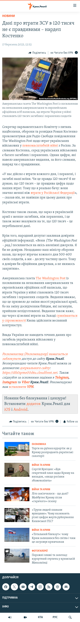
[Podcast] (57, 586)
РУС (55, 617)
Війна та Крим (41, 465)
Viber (25, 382)
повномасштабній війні (40, 145)
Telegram (61, 377)
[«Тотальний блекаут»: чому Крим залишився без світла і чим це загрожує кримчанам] (16, 535)
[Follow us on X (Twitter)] (14, 586)
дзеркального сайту (35, 368)
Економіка (39, 444)
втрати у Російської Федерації (53, 193)
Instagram (9, 382)
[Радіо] (9, 617)
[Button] (37, 52)
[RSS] (48, 586)
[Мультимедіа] (25, 617)
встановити (21, 387)
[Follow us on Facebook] (5, 586)
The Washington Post (50, 278)
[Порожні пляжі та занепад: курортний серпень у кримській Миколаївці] (16, 556)
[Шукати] (70, 617)
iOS (7, 410)
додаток (33, 404)
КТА (40, 617)
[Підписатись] (66, 586)
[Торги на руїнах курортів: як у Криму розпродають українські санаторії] (16, 449)
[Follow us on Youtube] (23, 586)
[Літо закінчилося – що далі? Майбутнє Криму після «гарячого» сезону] (16, 494)
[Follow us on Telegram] (31, 586)
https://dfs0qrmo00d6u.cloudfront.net (29, 373)
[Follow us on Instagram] (40, 586)
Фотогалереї (40, 551)
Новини (8, 16)
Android (20, 410)
